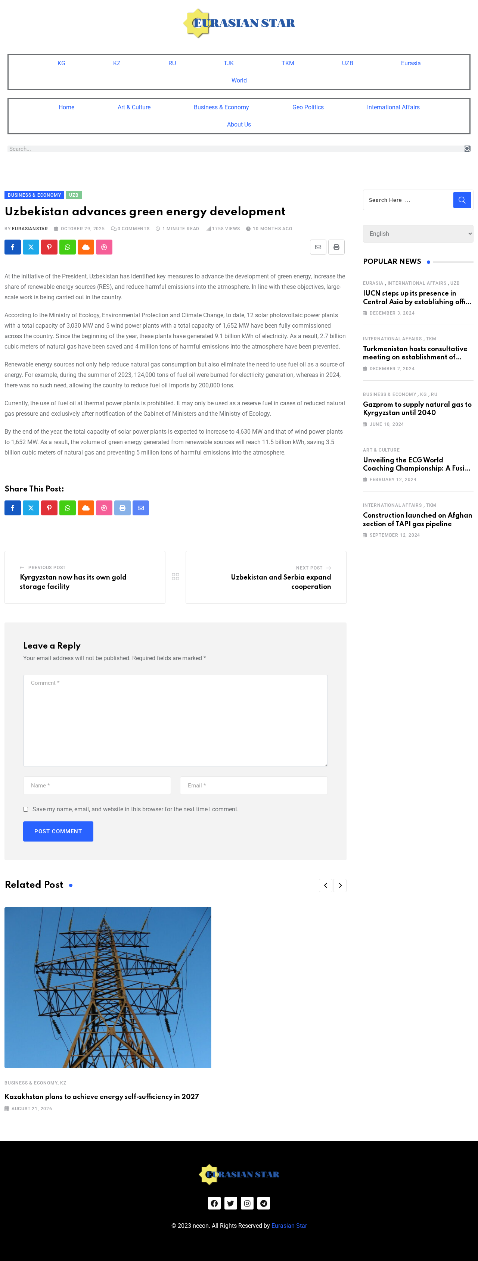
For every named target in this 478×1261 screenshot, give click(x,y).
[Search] (468, 149)
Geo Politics (308, 107)
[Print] (336, 247)
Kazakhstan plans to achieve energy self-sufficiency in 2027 (101, 1097)
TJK (229, 63)
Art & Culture (134, 107)
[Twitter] (230, 1203)
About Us (239, 124)
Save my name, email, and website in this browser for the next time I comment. (135, 809)
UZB (347, 63)
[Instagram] (247, 1203)
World (239, 80)
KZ (117, 63)
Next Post (309, 568)
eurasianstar (30, 228)
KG (61, 63)
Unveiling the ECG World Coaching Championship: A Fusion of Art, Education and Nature (418, 469)
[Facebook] (214, 1203)
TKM (288, 63)
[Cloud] (86, 247)
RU (172, 63)
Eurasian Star (289, 1225)
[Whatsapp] (67, 247)
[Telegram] (263, 1203)
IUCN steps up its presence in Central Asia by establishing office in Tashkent (418, 302)
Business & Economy (221, 107)
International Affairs (393, 107)
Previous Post (47, 567)
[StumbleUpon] (104, 247)
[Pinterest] (49, 247)
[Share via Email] (318, 247)
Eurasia (411, 63)
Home (66, 107)
